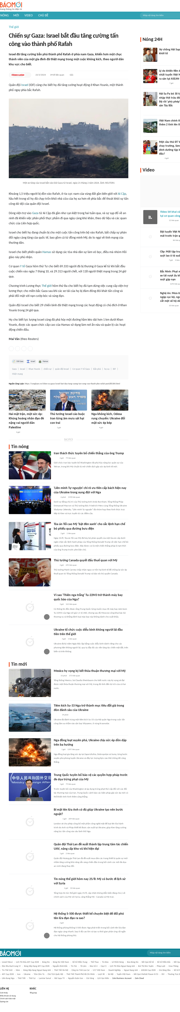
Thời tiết (21, 978)
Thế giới (14, 27)
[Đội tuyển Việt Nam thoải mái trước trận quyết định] (150, 237)
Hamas (46, 252)
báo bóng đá (132, 962)
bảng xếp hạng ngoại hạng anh (37, 970)
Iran (18, 974)
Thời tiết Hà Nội (61, 970)
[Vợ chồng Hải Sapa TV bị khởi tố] (150, 55)
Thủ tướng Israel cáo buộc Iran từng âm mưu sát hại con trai (67, 419)
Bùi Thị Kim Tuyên (145, 966)
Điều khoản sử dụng (8, 996)
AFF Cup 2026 (8, 974)
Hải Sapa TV (59, 978)
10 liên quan (75, 888)
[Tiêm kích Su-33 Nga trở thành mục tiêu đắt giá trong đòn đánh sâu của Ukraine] (30, 718)
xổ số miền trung (79, 962)
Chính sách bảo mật (7, 999)
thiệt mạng (17, 374)
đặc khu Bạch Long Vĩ (11, 966)
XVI (163, 974)
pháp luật (161, 966)
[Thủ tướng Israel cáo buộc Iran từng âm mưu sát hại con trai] (68, 400)
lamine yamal (45, 978)
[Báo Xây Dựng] (164, 284)
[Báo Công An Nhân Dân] (165, 240)
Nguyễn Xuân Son (75, 978)
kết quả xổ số (148, 962)
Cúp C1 (104, 966)
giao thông (173, 966)
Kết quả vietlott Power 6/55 (146, 974)
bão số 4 (93, 966)
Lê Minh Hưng (118, 962)
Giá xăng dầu (165, 970)
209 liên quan (74, 819)
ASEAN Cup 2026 (148, 970)
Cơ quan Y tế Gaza (81, 369)
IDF (114, 369)
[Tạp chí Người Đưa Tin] (94, 428)
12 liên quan (174, 220)
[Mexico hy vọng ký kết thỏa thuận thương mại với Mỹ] (30, 683)
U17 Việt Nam (99, 970)
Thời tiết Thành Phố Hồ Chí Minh (80, 974)
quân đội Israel (62, 369)
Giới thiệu (4, 993)
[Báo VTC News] (58, 889)
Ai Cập (122, 194)
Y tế (22, 266)
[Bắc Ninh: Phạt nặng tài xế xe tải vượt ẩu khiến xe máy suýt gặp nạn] (150, 277)
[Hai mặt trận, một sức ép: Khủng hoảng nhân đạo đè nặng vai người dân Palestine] (27, 400)
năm (18, 970)
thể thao (95, 962)
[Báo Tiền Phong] (57, 819)
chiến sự (48, 369)
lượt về (101, 974)
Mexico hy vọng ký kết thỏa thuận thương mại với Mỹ (90, 671)
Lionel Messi (7, 962)
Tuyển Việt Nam (123, 974)
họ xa (106, 369)
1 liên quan (71, 534)
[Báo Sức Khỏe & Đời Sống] (57, 715)
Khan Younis (34, 369)
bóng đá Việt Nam (61, 962)
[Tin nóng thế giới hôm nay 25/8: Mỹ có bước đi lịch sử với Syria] (30, 891)
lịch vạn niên (103, 978)
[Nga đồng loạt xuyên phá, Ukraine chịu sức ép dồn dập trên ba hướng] (30, 752)
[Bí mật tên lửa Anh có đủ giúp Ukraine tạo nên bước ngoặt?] (30, 822)
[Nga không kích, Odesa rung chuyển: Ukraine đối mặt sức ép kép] (109, 400)
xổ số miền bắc (164, 962)
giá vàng (90, 978)
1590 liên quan (74, 497)
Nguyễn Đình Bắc (60, 966)
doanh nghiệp (114, 970)
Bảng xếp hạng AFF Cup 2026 (36, 966)
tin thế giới (7, 970)
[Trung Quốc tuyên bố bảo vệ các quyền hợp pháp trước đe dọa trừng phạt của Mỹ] (30, 787)
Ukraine (27, 974)
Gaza (35, 213)
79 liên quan (71, 458)
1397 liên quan (73, 750)
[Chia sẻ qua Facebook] (11, 348)
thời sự (32, 978)
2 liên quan (70, 854)
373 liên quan (74, 676)
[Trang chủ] (11, 6)
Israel (24, 85)
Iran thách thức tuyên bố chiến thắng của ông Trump (89, 453)
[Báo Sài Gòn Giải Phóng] (163, 306)
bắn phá (97, 369)
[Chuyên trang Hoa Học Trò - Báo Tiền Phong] (161, 158)
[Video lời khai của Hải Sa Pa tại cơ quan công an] (150, 217)
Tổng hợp (33, 993)
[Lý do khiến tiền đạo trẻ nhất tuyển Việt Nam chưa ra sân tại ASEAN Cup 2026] (150, 76)
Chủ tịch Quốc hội (55, 974)
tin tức (74, 966)
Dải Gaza (20, 361)
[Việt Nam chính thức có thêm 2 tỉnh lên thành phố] (150, 126)
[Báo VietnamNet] (57, 639)
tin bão (105, 962)
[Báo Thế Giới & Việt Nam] (11, 432)
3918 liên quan (57, 75)
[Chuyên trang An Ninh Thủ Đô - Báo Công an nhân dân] (56, 458)
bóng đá (46, 962)
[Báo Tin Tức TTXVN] (52, 428)
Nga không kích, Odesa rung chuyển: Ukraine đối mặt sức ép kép (108, 419)
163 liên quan (71, 604)
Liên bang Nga (8, 978)
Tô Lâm (83, 966)
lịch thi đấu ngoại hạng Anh (122, 966)
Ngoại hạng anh (131, 970)
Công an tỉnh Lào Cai (80, 970)
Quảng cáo (4, 1002)
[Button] (27, 75)
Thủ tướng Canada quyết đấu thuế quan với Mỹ (85, 560)
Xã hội (110, 974)
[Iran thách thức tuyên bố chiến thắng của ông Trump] (30, 465)
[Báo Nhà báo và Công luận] (18, 75)
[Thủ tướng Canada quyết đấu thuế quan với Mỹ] (30, 572)
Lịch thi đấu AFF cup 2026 (27, 962)
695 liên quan (71, 565)
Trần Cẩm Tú (39, 974)
